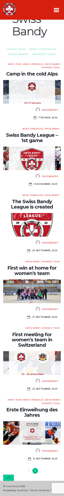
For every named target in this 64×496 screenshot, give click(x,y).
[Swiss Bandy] (9, 14)
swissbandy (50, 110)
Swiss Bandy (18, 54)
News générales (43, 49)
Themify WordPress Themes (44, 490)
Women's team (44, 54)
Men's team (16, 49)
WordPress (22, 490)
